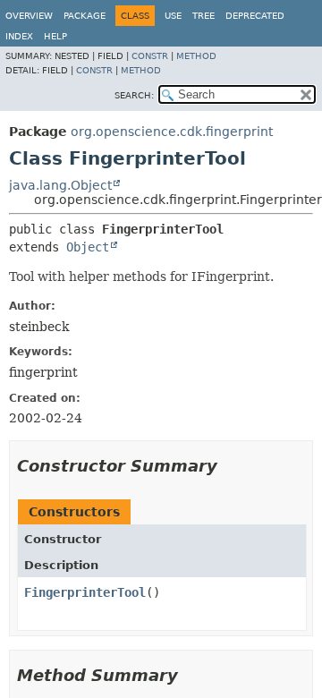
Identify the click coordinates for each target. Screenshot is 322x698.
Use (173, 16)
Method (196, 56)
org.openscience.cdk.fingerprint (172, 131)
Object (87, 247)
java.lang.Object (60, 185)
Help (55, 36)
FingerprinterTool (85, 592)
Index (19, 36)
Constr (149, 56)
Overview (29, 16)
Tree (203, 16)
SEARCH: (134, 95)
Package (85, 16)
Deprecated (254, 16)
